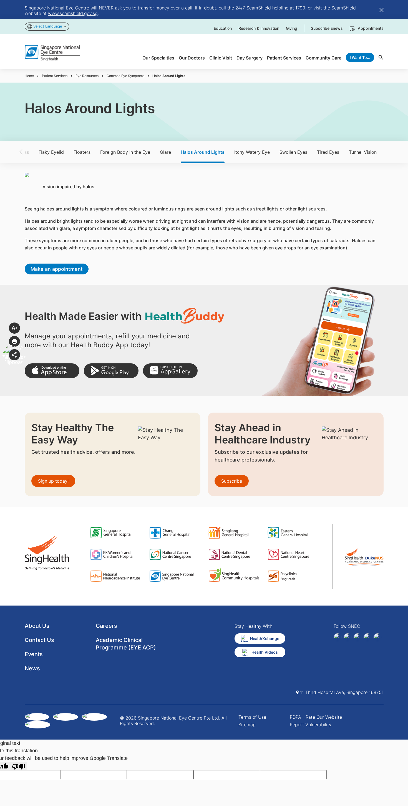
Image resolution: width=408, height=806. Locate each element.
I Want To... (360, 57)
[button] (30, 152)
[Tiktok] (367, 637)
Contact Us (39, 640)
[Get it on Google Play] (111, 370)
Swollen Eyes (293, 152)
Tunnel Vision (363, 152)
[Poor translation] (18, 766)
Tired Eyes (328, 152)
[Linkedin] (347, 637)
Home (29, 76)
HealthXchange (264, 638)
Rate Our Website (324, 717)
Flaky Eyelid (51, 152)
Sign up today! (53, 481)
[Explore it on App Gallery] (170, 370)
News (32, 668)
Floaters (82, 152)
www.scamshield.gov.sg (73, 13)
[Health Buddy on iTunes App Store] (52, 370)
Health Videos (264, 652)
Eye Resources (87, 76)
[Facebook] (337, 637)
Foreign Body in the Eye (125, 152)
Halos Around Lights (203, 152)
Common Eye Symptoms (125, 76)
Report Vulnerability (310, 724)
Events (34, 654)
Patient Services (54, 76)
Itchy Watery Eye (252, 152)
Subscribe (231, 481)
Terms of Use (252, 717)
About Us (37, 626)
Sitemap (247, 724)
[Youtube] (377, 637)
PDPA (295, 717)
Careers (106, 626)
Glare (165, 152)
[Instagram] (357, 637)
